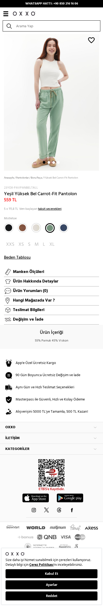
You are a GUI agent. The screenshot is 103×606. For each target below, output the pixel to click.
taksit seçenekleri (50, 209)
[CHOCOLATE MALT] (22, 228)
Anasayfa (9, 178)
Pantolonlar (22, 178)
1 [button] (44, 162)
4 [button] (58, 162)
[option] (51, 102)
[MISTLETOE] (50, 228)
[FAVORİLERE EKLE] (91, 40)
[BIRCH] (36, 228)
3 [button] (53, 162)
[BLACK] (8, 228)
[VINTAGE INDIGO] (63, 228)
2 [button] (49, 162)
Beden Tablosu (17, 257)
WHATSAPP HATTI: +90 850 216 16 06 (51, 3)
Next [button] (2, 101)
